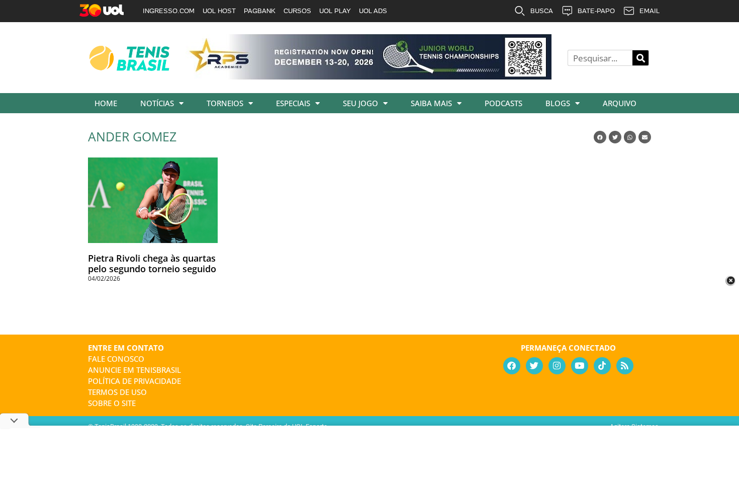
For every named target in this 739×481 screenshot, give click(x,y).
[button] (600, 137)
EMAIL (649, 11)
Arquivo (619, 103)
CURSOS (297, 11)
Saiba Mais (431, 103)
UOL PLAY (335, 11)
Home (106, 103)
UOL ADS (373, 11)
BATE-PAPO (596, 11)
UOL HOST (219, 11)
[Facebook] (511, 365)
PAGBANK (259, 11)
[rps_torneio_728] (368, 76)
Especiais (293, 103)
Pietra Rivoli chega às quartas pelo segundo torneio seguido (152, 263)
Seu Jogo (360, 103)
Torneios (225, 103)
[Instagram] (557, 365)
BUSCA (541, 11)
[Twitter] (534, 365)
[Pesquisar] (640, 57)
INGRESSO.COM (169, 11)
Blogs (557, 103)
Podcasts (503, 103)
